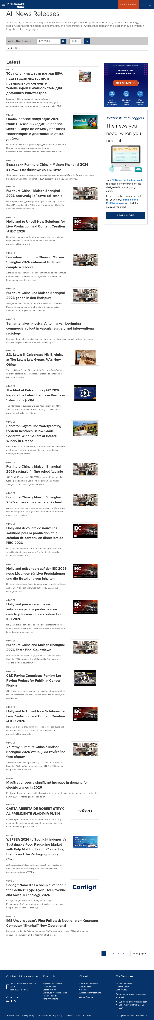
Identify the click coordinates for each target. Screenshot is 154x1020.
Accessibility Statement (90, 992)
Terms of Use (12, 1015)
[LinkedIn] (7, 1001)
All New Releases (124, 983)
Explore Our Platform (52, 983)
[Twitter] (15, 1001)
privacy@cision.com (138, 1001)
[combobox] (75, 41)
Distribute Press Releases (55, 992)
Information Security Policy (50, 1015)
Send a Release (128, 4)
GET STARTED (126, 83)
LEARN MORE (125, 215)
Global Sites (85, 997)
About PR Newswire (88, 983)
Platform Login (122, 986)
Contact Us (11, 997)
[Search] (150, 4)
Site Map (69, 1015)
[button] (63, 41)
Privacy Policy (28, 1015)
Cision (138, 1015)
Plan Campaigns (50, 986)
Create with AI (49, 989)
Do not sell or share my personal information (131, 996)
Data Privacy (121, 989)
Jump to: (19, 41)
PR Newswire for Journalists (127, 180)
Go (87, 41)
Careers (83, 989)
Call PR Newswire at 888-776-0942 (23, 985)
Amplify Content (50, 998)
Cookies (87, 1015)
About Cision (85, 986)
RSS (78, 1015)
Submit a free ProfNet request (122, 201)
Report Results (50, 995)
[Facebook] (11, 1001)
